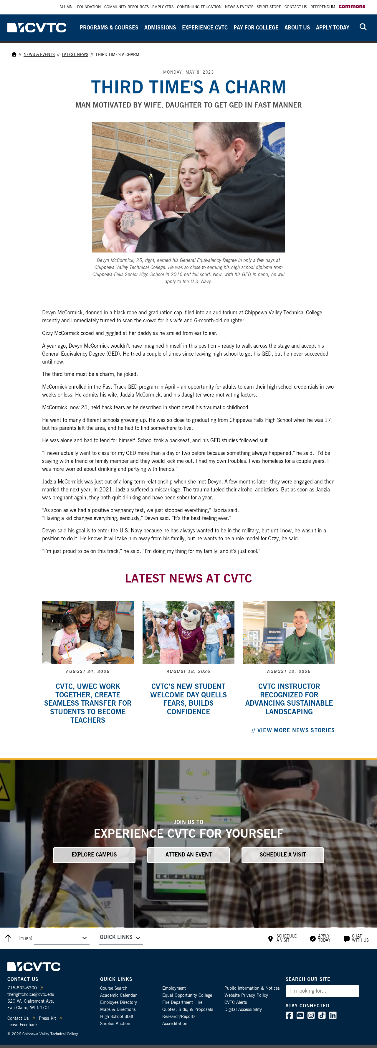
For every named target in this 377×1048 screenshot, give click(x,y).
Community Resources (126, 7)
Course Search (113, 988)
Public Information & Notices (252, 988)
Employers (162, 7)
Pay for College (256, 28)
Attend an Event (189, 855)
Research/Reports (179, 1016)
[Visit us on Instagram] (311, 1017)
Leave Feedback (22, 1025)
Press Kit (47, 1018)
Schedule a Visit (283, 855)
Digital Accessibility (243, 1009)
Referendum (322, 7)
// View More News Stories (293, 730)
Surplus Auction (115, 1023)
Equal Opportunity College (187, 995)
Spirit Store (269, 7)
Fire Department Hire (182, 1002)
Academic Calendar (118, 995)
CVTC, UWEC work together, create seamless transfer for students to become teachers (88, 703)
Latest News (75, 55)
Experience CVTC (205, 28)
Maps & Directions (118, 1009)
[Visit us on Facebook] (289, 1017)
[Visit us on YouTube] (300, 1017)
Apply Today (332, 28)
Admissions (160, 28)
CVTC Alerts (235, 1002)
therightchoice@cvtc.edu (30, 994)
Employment (174, 988)
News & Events (239, 7)
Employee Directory (118, 1002)
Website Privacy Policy (246, 995)
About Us (297, 28)
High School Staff (116, 1016)
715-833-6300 (22, 988)
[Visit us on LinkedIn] (333, 1017)
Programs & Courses (109, 28)
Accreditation (174, 1023)
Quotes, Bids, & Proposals (187, 1009)
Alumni (66, 7)
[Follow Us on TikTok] (322, 1017)
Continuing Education (199, 7)
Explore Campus (94, 855)
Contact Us (296, 7)
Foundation (89, 7)
